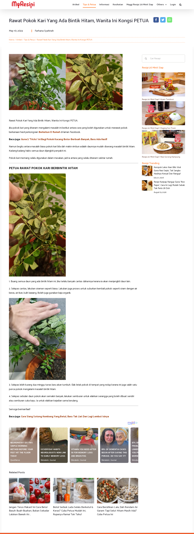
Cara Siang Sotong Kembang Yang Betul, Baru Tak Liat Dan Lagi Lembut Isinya (65, 417)
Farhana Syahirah (44, 31)
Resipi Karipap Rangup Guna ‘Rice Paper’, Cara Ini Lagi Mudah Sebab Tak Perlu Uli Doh (169, 185)
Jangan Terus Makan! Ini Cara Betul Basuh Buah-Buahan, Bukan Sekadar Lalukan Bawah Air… (29, 510)
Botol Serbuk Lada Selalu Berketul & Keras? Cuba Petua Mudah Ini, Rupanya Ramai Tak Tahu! (73, 510)
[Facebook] (156, 20)
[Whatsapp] (169, 20)
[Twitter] (163, 20)
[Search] (180, 4)
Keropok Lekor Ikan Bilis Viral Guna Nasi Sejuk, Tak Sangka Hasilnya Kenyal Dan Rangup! (167, 170)
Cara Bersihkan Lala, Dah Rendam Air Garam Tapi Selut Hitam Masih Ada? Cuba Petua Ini (117, 510)
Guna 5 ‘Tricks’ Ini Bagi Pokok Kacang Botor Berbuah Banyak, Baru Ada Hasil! (64, 139)
